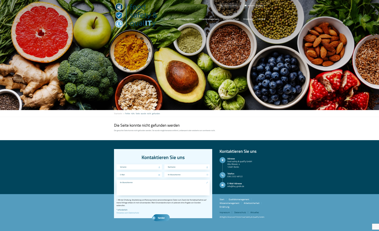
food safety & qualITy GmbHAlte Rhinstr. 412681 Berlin (239, 164)
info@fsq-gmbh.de (235, 186)
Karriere (261, 19)
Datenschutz (240, 212)
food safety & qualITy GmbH (252, 217)
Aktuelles (254, 212)
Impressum (225, 212)
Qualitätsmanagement (184, 19)
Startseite (118, 113)
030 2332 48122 (235, 176)
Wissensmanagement (209, 19)
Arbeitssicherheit (231, 19)
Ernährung (248, 19)
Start (167, 19)
